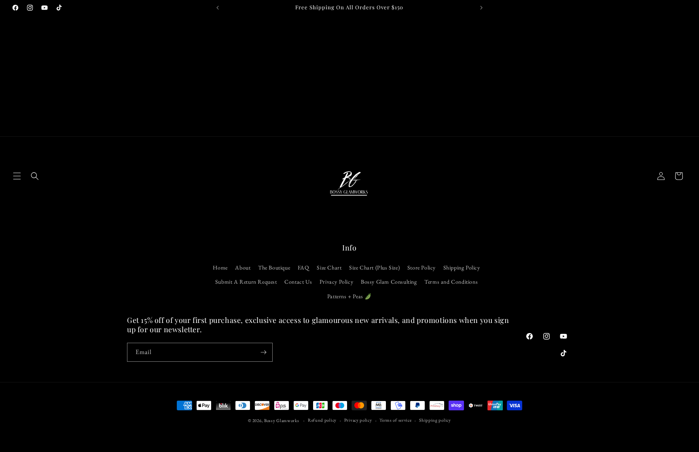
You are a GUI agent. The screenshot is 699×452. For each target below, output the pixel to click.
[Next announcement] (481, 7)
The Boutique (274, 267)
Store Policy (421, 267)
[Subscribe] (263, 352)
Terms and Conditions (451, 281)
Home (220, 267)
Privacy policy (358, 420)
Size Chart (329, 267)
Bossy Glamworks (281, 420)
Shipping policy (435, 420)
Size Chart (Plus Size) (374, 267)
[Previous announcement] (218, 7)
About (242, 267)
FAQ (303, 267)
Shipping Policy (461, 267)
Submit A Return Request (246, 281)
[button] (17, 176)
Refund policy (322, 420)
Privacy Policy (336, 281)
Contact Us (298, 281)
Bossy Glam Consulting (389, 281)
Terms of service (395, 420)
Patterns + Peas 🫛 (349, 296)
